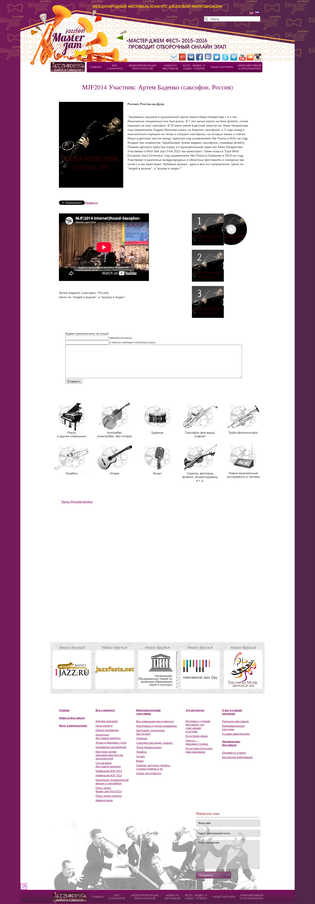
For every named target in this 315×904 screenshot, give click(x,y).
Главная (64, 710)
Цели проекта (104, 725)
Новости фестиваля (72, 718)
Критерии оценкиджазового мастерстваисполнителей (109, 755)
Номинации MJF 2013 (109, 771)
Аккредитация (104, 800)
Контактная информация (237, 757)
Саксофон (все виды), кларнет (154, 742)
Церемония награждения (111, 747)
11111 (56, 894)
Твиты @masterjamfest (77, 501)
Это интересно (195, 710)
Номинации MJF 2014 (109, 775)
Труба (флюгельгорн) (149, 747)
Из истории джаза (197, 736)
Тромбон (141, 751)
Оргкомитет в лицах (234, 752)
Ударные (141, 738)
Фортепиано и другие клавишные (156, 725)
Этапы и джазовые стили (111, 742)
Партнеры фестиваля (235, 721)
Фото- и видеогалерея (73, 725)
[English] (252, 13)
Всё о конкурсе (105, 710)
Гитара (140, 756)
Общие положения (107, 730)
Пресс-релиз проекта (109, 795)
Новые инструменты (148, 773)
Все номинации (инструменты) (155, 721)
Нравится (91, 202)
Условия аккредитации (236, 733)
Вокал (140, 760)
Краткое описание (107, 721)
